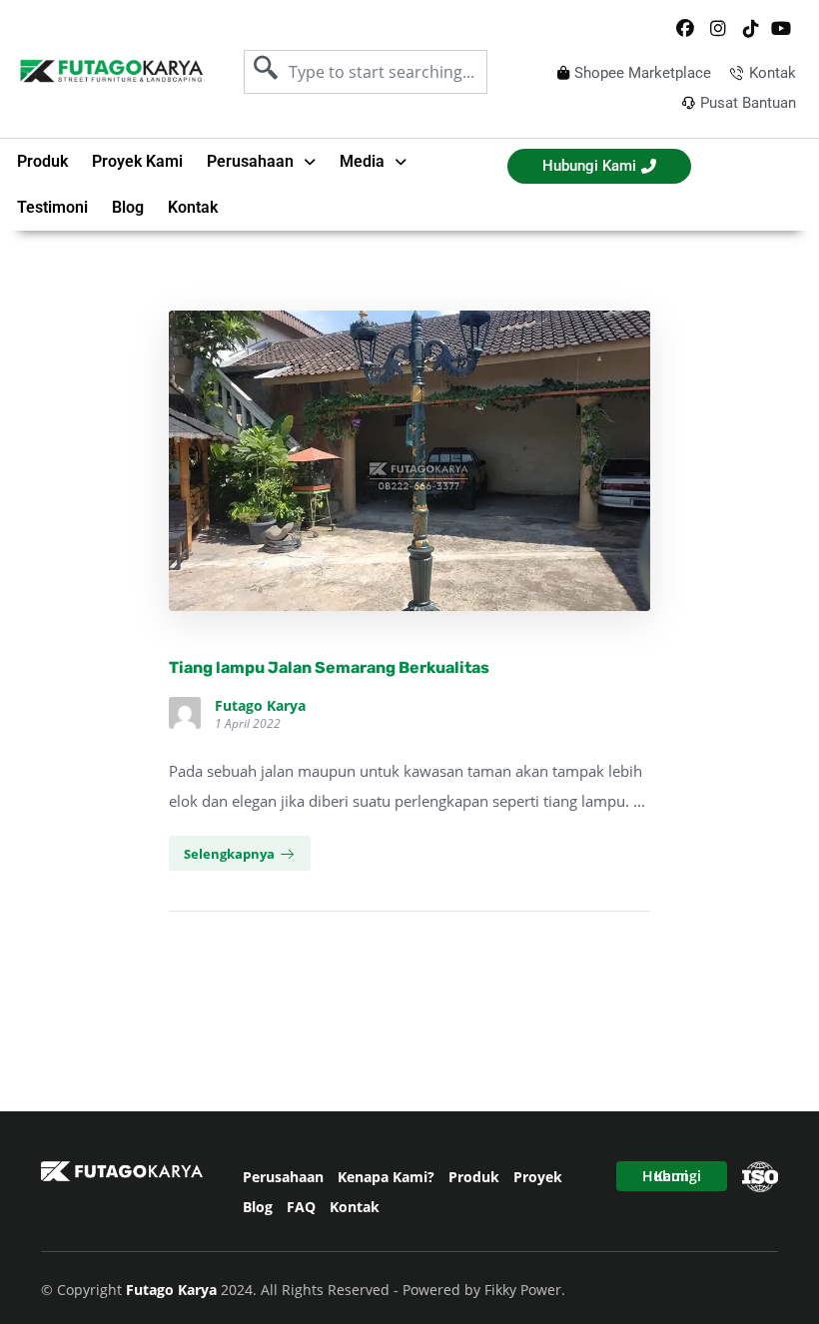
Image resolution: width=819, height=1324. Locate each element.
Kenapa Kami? (386, 1176)
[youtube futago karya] (783, 29)
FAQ (301, 1206)
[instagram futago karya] (718, 29)
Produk (42, 161)
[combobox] (365, 72)
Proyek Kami (137, 161)
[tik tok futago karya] (750, 29)
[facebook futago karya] (685, 29)
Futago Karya (260, 706)
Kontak (193, 207)
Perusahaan (283, 1176)
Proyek (537, 1176)
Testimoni (52, 207)
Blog (128, 207)
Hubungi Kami (671, 1175)
